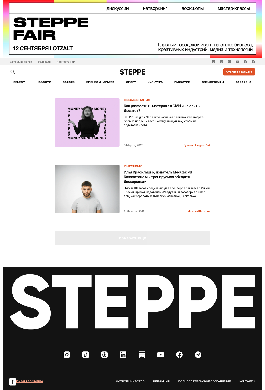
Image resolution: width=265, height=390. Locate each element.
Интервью (133, 166)
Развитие (182, 82)
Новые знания (137, 99)
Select (19, 82)
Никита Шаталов (199, 211)
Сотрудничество (21, 61)
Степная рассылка (26, 381)
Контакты (247, 381)
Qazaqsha (243, 82)
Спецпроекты (213, 82)
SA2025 (69, 82)
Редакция (44, 61)
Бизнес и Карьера (100, 82)
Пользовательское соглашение (204, 381)
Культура (155, 82)
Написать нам (66, 61)
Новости (44, 82)
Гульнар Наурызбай (197, 145)
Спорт (131, 82)
